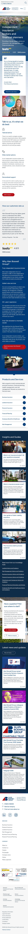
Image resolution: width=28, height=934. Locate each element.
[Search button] (25, 3)
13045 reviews (21, 52)
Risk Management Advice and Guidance (13, 571)
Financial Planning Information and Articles (13, 585)
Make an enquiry (12, 635)
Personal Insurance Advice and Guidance (13, 577)
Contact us (5, 847)
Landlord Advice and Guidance (10, 568)
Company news (6, 855)
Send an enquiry (9, 806)
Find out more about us (11, 809)
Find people (5, 852)
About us (4, 845)
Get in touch (7, 194)
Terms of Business (6, 915)
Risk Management (7, 832)
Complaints (5, 921)
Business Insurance (7, 825)
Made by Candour (6, 929)
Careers (4, 850)
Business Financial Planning (9, 834)
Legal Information (6, 913)
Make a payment (6, 859)
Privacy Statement (6, 917)
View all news (8, 652)
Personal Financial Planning (9, 837)
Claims (4, 857)
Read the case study (14, 91)
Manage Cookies (6, 923)
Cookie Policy (5, 919)
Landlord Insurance (7, 829)
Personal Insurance (7, 827)
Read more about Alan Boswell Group (12, 347)
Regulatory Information (7, 911)
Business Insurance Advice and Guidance (13, 574)
